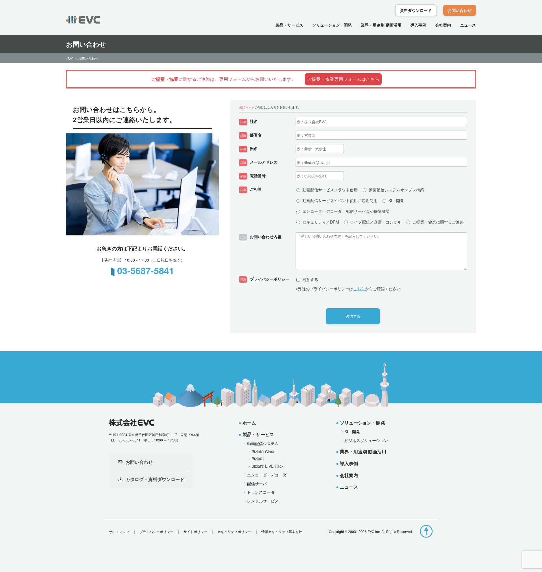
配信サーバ (257, 483)
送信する (353, 316)
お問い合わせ (459, 10)
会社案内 (443, 25)
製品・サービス (289, 25)
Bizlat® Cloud (264, 451)
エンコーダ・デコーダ (267, 475)
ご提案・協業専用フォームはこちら (343, 79)
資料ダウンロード (416, 10)
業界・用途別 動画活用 (381, 25)
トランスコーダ (261, 492)
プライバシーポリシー (156, 531)
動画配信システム (263, 443)
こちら (359, 288)
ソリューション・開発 (332, 25)
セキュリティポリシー (234, 531)
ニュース (468, 25)
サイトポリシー (195, 531)
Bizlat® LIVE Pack (267, 466)
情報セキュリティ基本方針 (281, 531)
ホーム (249, 422)
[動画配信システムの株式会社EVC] (83, 20)
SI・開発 (352, 431)
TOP (69, 58)
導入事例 (418, 25)
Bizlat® (258, 458)
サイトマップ (119, 531)
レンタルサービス (263, 501)
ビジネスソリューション (366, 440)
